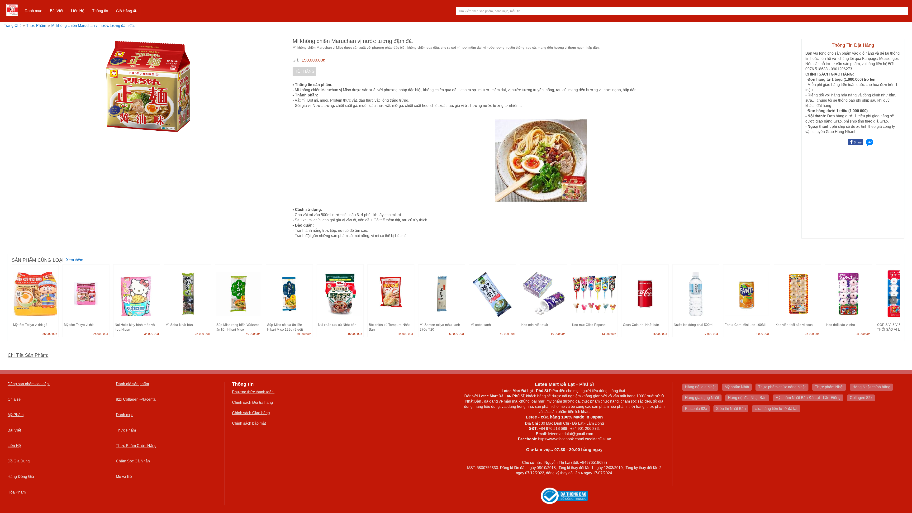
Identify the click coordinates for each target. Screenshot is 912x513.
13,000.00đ (609, 334)
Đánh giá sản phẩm (132, 384)
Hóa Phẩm (17, 492)
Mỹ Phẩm (16, 415)
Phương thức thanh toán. (253, 392)
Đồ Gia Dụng (19, 461)
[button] (33, 11)
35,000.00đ (50, 334)
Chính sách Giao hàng (251, 413)
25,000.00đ (100, 334)
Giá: (296, 60)
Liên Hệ (77, 11)
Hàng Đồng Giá (21, 477)
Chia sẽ (14, 399)
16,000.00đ (659, 334)
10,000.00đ (558, 334)
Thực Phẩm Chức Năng (136, 446)
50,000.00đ (456, 334)
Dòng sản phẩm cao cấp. (29, 384)
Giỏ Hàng (124, 11)
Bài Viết (14, 430)
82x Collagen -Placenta (136, 399)
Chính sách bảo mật (249, 423)
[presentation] (892, 300)
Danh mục (124, 415)
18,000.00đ (761, 334)
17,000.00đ (710, 334)
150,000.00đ (313, 60)
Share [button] (858, 142)
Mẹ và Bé (124, 477)
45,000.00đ (354, 334)
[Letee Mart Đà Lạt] (12, 10)
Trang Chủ (13, 26)
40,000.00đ (253, 334)
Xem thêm (74, 260)
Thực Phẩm (36, 26)
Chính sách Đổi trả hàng (252, 402)
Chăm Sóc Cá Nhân (133, 461)
